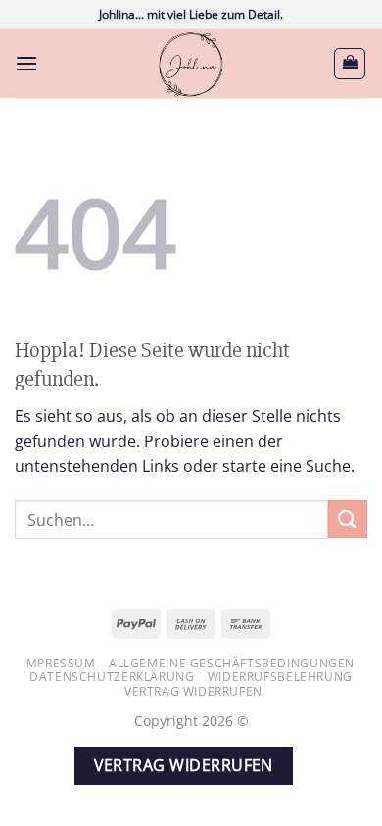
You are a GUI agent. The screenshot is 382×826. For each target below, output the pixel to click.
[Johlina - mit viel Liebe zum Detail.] (191, 63)
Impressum (59, 663)
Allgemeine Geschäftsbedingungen (232, 663)
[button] (26, 63)
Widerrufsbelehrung (280, 676)
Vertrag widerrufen (193, 691)
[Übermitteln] (347, 519)
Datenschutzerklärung (111, 676)
